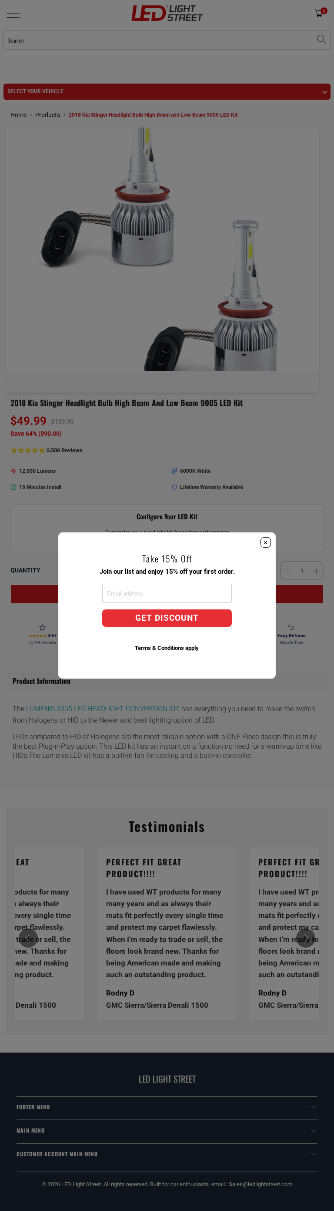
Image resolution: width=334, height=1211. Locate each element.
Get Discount (167, 618)
